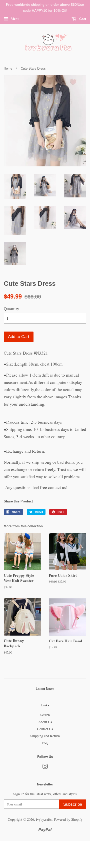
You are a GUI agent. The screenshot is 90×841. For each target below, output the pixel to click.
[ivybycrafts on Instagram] (45, 767)
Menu (15, 18)
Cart (82, 19)
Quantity (11, 309)
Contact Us (45, 728)
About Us (45, 721)
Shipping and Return (45, 735)
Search (45, 714)
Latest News (45, 689)
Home (8, 68)
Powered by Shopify (68, 819)
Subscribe (72, 804)
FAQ (45, 742)
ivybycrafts (44, 819)
